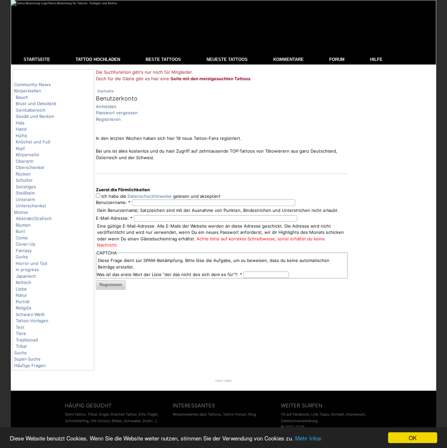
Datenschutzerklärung (299, 421)
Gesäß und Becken (35, 116)
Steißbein (25, 193)
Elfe (142, 414)
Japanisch (26, 276)
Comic (22, 237)
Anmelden (106, 106)
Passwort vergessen (117, 112)
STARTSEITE (37, 59)
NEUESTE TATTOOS (227, 59)
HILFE (376, 59)
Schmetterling (77, 421)
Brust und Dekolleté (36, 103)
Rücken (23, 174)
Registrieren (108, 119)
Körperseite (27, 154)
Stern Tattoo (75, 414)
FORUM (337, 59)
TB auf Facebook (295, 414)
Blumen (23, 225)
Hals (20, 122)
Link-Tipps (320, 414)
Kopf (20, 148)
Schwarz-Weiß (30, 314)
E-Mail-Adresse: (114, 218)
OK (413, 438)
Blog (252, 414)
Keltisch (23, 282)
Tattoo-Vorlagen (32, 320)
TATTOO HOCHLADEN (98, 59)
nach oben (223, 381)
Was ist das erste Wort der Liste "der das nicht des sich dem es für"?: (169, 274)
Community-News (32, 84)
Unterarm (25, 199)
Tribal (21, 346)
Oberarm (24, 161)
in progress (27, 269)
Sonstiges (26, 186)
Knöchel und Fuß (33, 141)
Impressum (355, 414)
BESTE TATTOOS (163, 59)
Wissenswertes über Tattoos (197, 414)
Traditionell (27, 340)
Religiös (23, 307)
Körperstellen (27, 90)
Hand (21, 129)
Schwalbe (132, 421)
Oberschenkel (30, 167)
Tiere (21, 333)
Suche (20, 352)
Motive (21, 212)
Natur (21, 295)
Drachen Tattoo (124, 414)
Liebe (21, 288)
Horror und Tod (31, 263)
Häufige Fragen (30, 365)
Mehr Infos (308, 438)
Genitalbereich (30, 110)
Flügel (152, 414)
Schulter (24, 180)
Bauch (22, 97)
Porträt (23, 301)
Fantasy (24, 250)
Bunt (20, 231)
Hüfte (21, 135)
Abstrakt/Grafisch (34, 218)
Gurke (22, 256)
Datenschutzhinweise (150, 196)
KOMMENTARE (288, 59)
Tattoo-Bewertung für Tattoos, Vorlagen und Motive (82, 3)
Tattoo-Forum (234, 414)
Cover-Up (25, 244)
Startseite (105, 91)
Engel (104, 414)
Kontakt (337, 414)
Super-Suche (27, 359)
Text (20, 327)
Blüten (117, 421)
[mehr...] (150, 421)
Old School (100, 421)
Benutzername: (113, 202)
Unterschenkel (31, 205)
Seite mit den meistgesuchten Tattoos (210, 78)
